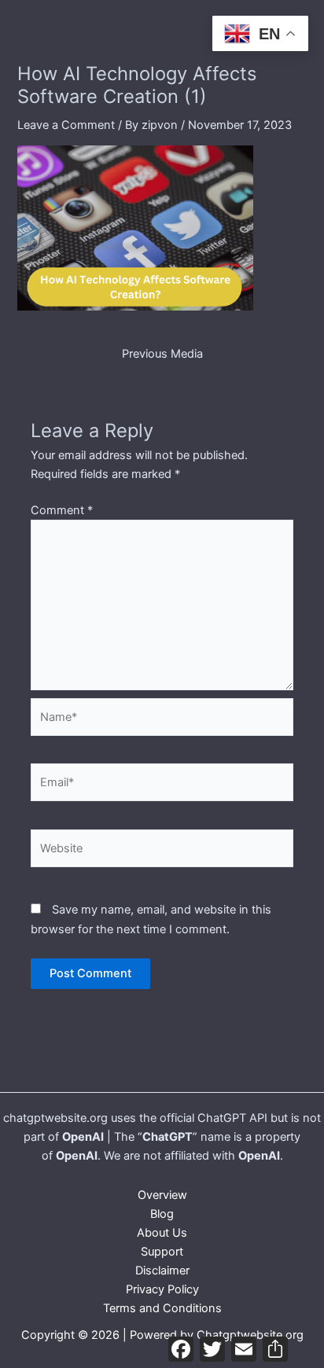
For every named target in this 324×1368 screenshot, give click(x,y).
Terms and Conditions (162, 1308)
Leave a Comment (66, 125)
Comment (62, 510)
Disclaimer (162, 1270)
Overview (162, 1195)
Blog (162, 1214)
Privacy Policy (162, 1289)
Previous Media (162, 354)
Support (162, 1252)
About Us (162, 1233)
